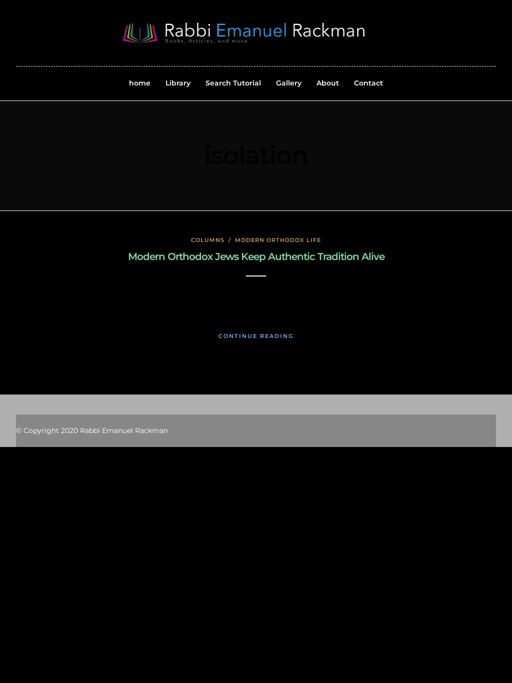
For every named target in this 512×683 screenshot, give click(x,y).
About (327, 83)
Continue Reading (256, 336)
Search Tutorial (233, 83)
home (139, 83)
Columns (207, 240)
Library (178, 83)
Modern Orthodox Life (278, 240)
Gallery (289, 83)
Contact (368, 83)
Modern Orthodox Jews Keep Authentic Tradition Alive (256, 256)
